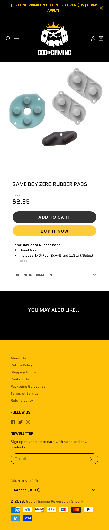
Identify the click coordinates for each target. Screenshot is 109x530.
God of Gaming (38, 501)
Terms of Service (25, 393)
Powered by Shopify (67, 501)
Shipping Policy (23, 372)
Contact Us (20, 379)
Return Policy (22, 365)
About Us (18, 358)
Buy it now (54, 231)
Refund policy (22, 400)
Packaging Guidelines (28, 386)
